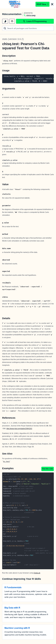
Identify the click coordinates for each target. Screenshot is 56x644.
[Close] (52, 4)
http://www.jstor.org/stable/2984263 (19, 429)
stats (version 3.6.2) (13, 39)
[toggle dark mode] (5, 21)
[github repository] (12, 21)
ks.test (6, 461)
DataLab (37, 573)
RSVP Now (41, 4)
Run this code (47, 469)
